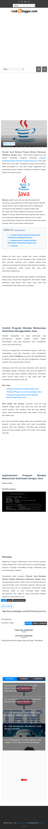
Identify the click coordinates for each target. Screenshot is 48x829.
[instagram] (28, 2)
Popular (10, 679)
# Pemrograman (19, 600)
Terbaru (24, 679)
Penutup (14, 246)
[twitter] (22, 2)
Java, (7, 140)
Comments (38, 679)
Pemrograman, (14, 140)
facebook (42, 623)
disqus (35, 623)
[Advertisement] (24, 41)
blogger (28, 623)
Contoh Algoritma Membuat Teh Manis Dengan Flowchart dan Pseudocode (20, 688)
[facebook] (19, 2)
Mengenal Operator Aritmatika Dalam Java (23, 389)
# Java (9, 600)
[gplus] (25, 2)
